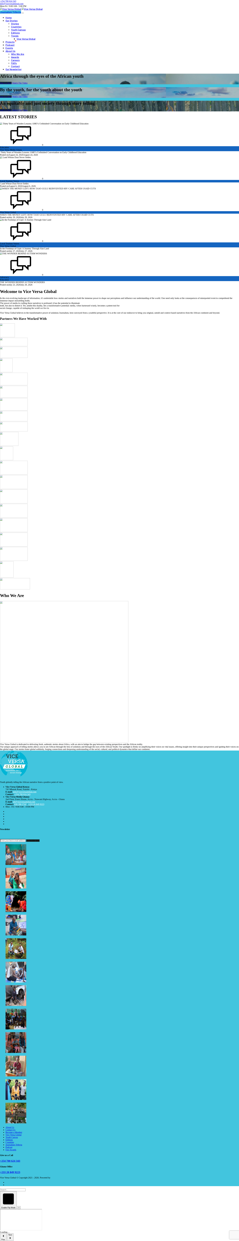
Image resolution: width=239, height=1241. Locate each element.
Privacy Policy (12, 1185)
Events (9, 47)
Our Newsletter (14, 69)
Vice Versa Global (26, 38)
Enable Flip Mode (8, 1208)
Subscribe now (33, 841)
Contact (15, 66)
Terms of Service (13, 1182)
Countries (16, 26)
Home (9, 17)
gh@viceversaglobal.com (24, 802)
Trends (15, 35)
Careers (15, 60)
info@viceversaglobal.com (24, 792)
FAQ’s (14, 63)
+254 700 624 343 (22, 794)
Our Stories (12, 20)
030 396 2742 (20, 804)
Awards (15, 57)
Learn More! (222, 3)
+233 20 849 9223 (36, 804)
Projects (10, 41)
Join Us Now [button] (6, 83)
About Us (10, 51)
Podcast (10, 44)
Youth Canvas (18, 29)
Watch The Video (20, 83)
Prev (3, 1240)
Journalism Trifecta (10, 12)
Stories (15, 23)
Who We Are (17, 54)
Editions (15, 32)
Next (10, 1235)
